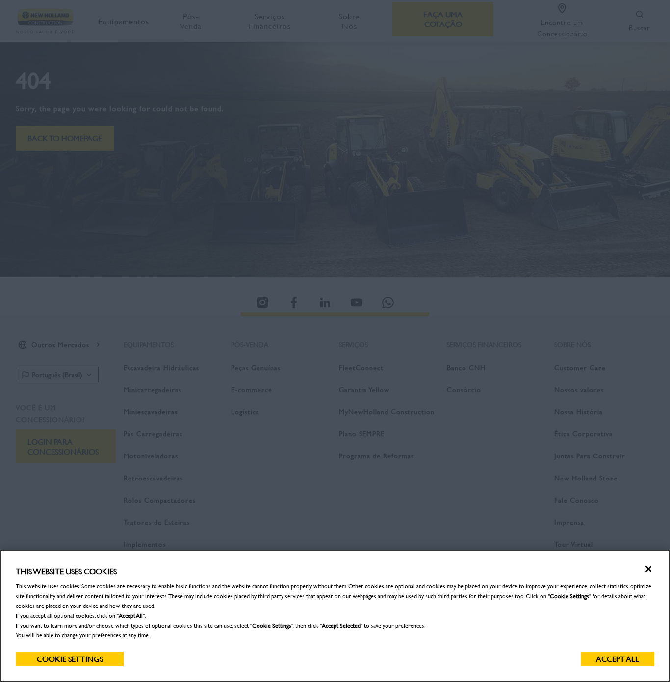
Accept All (617, 658)
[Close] (648, 569)
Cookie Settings (70, 658)
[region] (335, 616)
